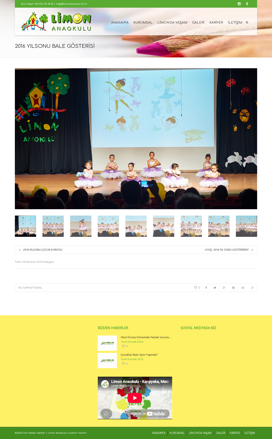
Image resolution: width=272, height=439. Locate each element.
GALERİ (198, 22)
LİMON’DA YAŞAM (172, 22)
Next (253, 139)
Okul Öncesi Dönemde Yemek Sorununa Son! (146, 337)
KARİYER (216, 22)
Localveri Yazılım (76, 432)
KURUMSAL (143, 22)
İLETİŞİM (235, 22)
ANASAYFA (120, 22)
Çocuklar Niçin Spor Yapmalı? (139, 354)
